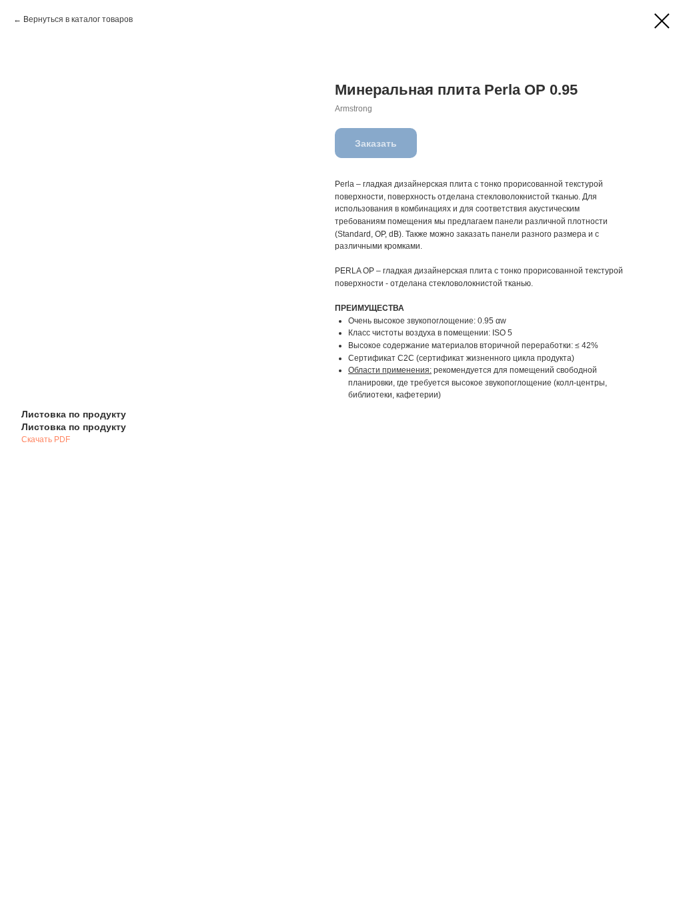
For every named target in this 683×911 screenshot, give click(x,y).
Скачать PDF (45, 439)
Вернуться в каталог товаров (78, 19)
